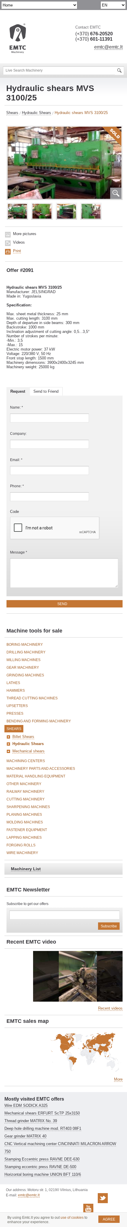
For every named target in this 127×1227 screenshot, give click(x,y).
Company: (18, 434)
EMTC (17, 38)
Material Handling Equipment (35, 776)
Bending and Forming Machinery (38, 721)
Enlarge (115, 193)
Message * (18, 552)
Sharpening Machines (28, 807)
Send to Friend (45, 391)
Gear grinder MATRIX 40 (25, 1136)
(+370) (94, 33)
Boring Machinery (24, 645)
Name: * (16, 407)
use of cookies (72, 1218)
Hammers (15, 690)
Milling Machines (23, 660)
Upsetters (17, 706)
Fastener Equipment (26, 830)
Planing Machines (24, 815)
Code (14, 511)
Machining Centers (25, 761)
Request (17, 391)
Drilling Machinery (25, 652)
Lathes (13, 683)
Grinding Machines (25, 675)
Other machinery (23, 784)
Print (17, 251)
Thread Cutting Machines (32, 698)
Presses (14, 713)
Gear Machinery (22, 667)
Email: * (16, 460)
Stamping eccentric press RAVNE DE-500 (40, 1167)
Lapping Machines (24, 837)
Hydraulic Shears (36, 112)
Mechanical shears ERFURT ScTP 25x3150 (42, 1113)
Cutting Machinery (25, 799)
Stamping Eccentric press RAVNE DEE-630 (41, 1159)
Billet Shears (23, 736)
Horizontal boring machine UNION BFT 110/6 (42, 1174)
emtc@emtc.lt (108, 46)
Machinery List (26, 868)
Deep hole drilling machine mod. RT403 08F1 (42, 1128)
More (118, 1079)
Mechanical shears (28, 751)
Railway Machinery (25, 792)
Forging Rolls (20, 845)
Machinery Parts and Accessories (40, 769)
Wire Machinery (22, 853)
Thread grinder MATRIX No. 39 (30, 1121)
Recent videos (110, 1008)
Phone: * (17, 486)
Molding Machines (24, 822)
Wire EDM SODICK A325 (26, 1105)
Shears (12, 112)
